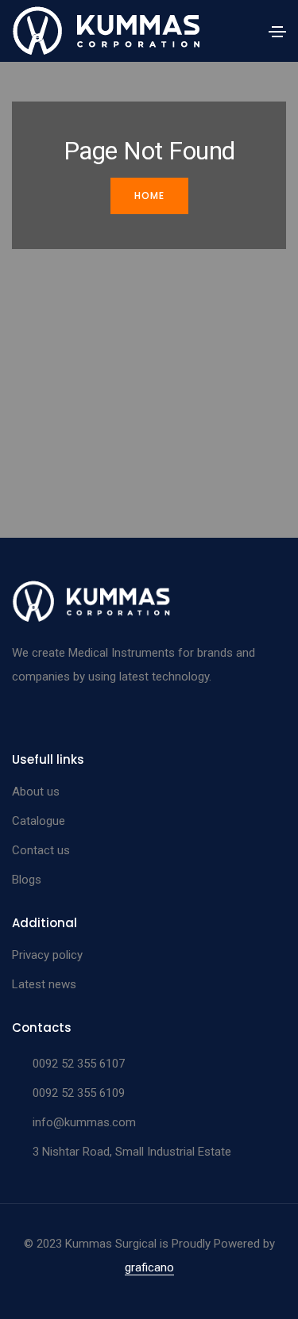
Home (149, 195)
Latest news (44, 984)
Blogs (26, 879)
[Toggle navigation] (277, 31)
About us (36, 791)
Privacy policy (47, 955)
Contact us (41, 850)
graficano (149, 1267)
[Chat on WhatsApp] (26, 1281)
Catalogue (38, 821)
